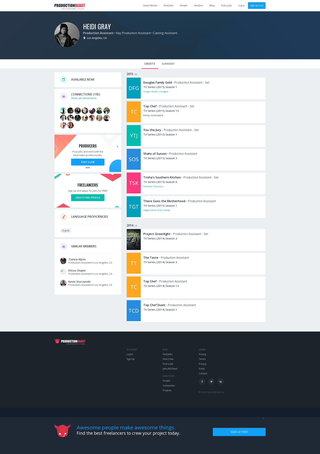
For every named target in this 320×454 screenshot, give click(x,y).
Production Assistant (98, 33)
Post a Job (226, 5)
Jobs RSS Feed (170, 368)
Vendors (198, 5)
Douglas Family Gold (157, 82)
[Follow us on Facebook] (202, 381)
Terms (202, 359)
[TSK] (134, 192)
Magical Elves (149, 210)
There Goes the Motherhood (164, 201)
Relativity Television (153, 186)
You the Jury (152, 130)
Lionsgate (163, 91)
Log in (241, 5)
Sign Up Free (256, 5)
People (183, 5)
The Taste (150, 258)
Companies (169, 385)
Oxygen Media (150, 91)
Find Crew (168, 359)
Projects (167, 390)
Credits (149, 63)
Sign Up (131, 359)
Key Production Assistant (133, 33)
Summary (168, 63)
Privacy (202, 363)
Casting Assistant (165, 33)
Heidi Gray (97, 26)
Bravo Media (163, 210)
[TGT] (134, 216)
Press (202, 368)
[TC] (134, 121)
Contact (203, 373)
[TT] (134, 272)
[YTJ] (134, 145)
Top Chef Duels (154, 305)
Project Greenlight (157, 234)
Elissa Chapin (77, 270)
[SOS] (134, 168)
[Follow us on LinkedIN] (220, 381)
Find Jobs (168, 5)
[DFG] (134, 97)
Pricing (202, 354)
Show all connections (83, 98)
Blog (212, 5)
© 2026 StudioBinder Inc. (212, 392)
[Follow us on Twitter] (211, 381)
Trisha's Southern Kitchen (162, 177)
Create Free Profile (87, 197)
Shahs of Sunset (155, 154)
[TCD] (134, 320)
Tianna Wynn (77, 259)
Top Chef (150, 106)
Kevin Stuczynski (79, 281)
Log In (130, 354)
